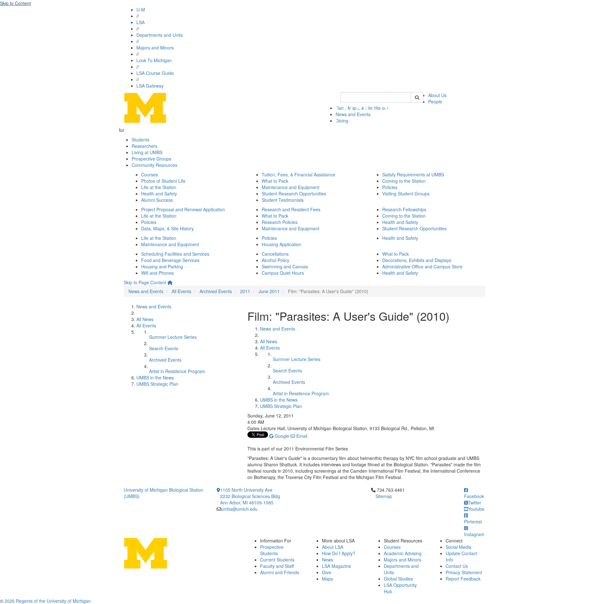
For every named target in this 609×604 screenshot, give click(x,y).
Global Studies (398, 578)
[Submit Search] (417, 97)
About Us (437, 95)
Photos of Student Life (163, 181)
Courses (149, 174)
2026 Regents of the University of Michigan (47, 601)
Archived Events (216, 291)
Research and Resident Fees (291, 209)
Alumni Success (157, 200)
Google (281, 436)
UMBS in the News (155, 377)
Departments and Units (159, 35)
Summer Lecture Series (173, 337)
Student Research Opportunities (294, 193)
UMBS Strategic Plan (157, 384)
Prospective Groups (151, 158)
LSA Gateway (150, 85)
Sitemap (384, 496)
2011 (245, 291)
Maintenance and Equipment (290, 187)
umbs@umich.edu (239, 509)
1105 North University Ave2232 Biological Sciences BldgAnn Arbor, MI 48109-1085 (250, 496)
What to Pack (275, 181)
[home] (170, 282)
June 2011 (269, 291)
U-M (140, 9)
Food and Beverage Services (170, 260)
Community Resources (154, 165)
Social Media (458, 547)
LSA (140, 22)
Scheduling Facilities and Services (175, 254)
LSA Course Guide (155, 73)
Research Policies (280, 222)
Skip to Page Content (145, 282)
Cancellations (275, 254)
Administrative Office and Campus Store (422, 266)
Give (326, 572)
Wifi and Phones (157, 273)
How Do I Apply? (338, 553)
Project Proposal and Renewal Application (183, 209)
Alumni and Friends (279, 572)
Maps (327, 578)
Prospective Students (272, 550)
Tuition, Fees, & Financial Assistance (298, 174)
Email (301, 436)
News (327, 559)
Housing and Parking (162, 266)
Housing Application (281, 244)
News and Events (145, 291)
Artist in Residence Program (177, 371)
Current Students (277, 559)
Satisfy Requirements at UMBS (413, 174)
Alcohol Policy (275, 260)
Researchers (144, 146)
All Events (181, 291)
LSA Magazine (336, 566)
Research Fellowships (404, 209)
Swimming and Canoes (285, 266)
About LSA (332, 547)
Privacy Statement (464, 572)
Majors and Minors (155, 47)
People (435, 101)
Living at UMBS (147, 152)
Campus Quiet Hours (283, 273)
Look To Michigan (154, 60)
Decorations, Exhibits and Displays (416, 260)
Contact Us (457, 566)
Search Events (163, 348)
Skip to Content (15, 3)
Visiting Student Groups (405, 193)
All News (145, 319)
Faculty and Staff (277, 566)
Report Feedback (463, 578)
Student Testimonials (283, 200)
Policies (389, 187)
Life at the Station (158, 187)
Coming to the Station (404, 181)
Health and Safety (159, 193)
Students (140, 139)
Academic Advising (403, 553)
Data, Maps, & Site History (167, 228)
